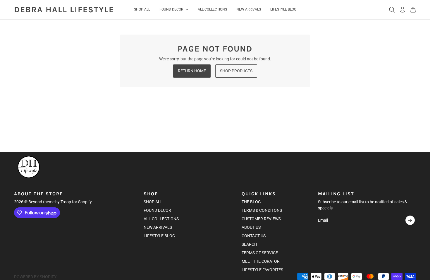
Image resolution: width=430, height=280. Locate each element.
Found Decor (157, 210)
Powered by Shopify (35, 276)
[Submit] (410, 220)
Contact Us (254, 235)
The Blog (251, 201)
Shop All (153, 201)
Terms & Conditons (262, 210)
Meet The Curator (261, 261)
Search (249, 244)
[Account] (402, 10)
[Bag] (413, 10)
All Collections (161, 218)
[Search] (392, 10)
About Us (251, 227)
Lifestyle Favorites (262, 269)
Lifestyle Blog (159, 235)
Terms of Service (260, 252)
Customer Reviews (261, 218)
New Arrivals (158, 227)
